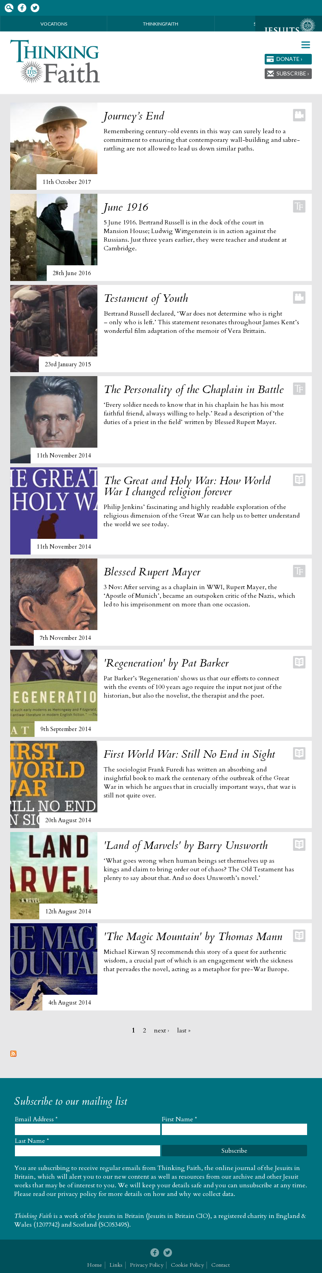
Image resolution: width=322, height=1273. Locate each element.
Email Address (36, 1119)
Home (94, 1265)
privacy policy (77, 1194)
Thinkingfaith (160, 24)
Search (9, 8)
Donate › (289, 58)
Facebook (22, 8)
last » (183, 1030)
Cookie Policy (187, 1265)
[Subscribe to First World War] (13, 1055)
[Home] (55, 61)
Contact (220, 1265)
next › (161, 1030)
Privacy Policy (146, 1265)
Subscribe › (292, 73)
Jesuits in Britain (121, 1216)
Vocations (53, 24)
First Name (179, 1119)
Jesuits (288, 30)
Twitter (35, 8)
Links (116, 1265)
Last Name (32, 1141)
